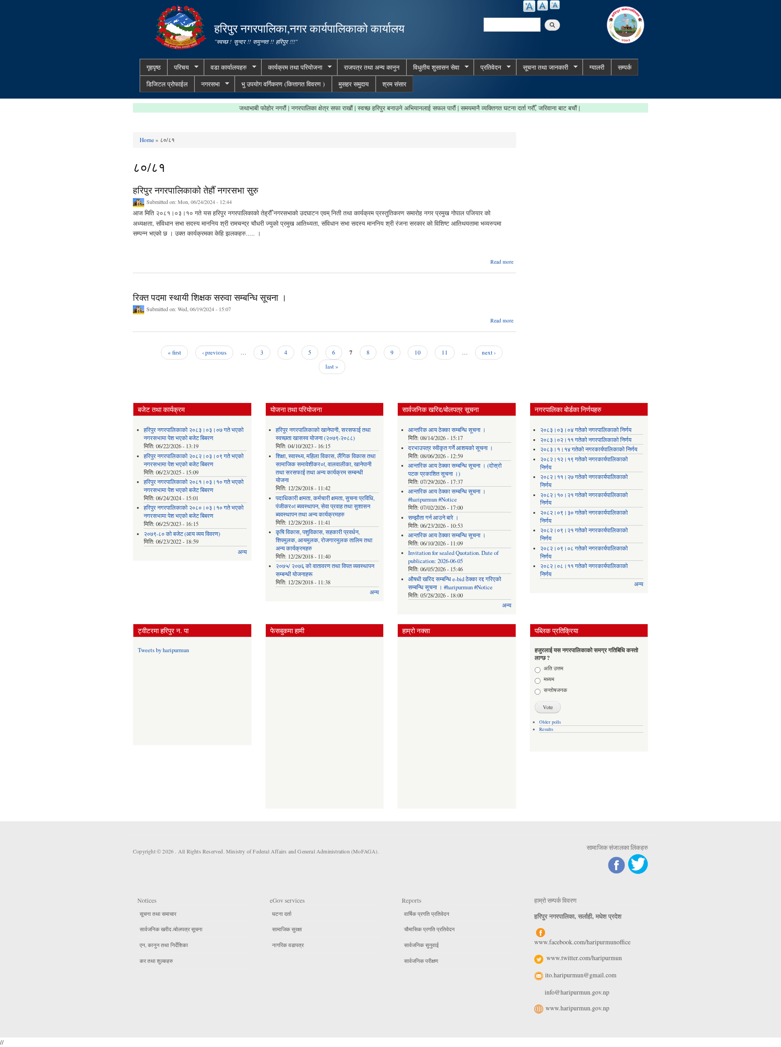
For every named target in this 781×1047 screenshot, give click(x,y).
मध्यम (549, 678)
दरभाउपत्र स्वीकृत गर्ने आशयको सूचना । (450, 448)
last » (332, 366)
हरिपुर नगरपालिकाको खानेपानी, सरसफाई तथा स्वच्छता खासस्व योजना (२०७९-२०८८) (323, 434)
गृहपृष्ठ (153, 67)
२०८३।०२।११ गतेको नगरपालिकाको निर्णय (585, 440)
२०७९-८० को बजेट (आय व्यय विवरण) (182, 534)
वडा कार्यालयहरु (225, 67)
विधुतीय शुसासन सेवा (432, 67)
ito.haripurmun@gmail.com (580, 975)
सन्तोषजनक (555, 689)
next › (489, 352)
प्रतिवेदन (487, 67)
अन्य (242, 552)
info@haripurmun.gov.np (577, 992)
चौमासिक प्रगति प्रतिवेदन (429, 929)
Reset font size (542, 5)
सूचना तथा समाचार (158, 913)
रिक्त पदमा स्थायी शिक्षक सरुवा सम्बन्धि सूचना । (210, 297)
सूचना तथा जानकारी (542, 67)
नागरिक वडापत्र (288, 944)
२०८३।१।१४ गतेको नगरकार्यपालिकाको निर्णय (588, 449)
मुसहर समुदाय (354, 84)
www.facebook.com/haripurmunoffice (582, 942)
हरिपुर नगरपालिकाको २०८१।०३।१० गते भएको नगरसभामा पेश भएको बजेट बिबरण (194, 486)
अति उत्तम (553, 668)
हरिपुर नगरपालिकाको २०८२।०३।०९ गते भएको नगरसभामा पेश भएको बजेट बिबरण (194, 460)
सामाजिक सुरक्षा (287, 929)
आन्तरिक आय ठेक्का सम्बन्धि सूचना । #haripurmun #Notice (447, 495)
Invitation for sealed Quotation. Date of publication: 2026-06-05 (453, 557)
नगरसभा (207, 84)
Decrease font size (555, 4)
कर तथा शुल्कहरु (156, 960)
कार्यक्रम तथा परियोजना (291, 67)
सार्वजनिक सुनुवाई (421, 944)
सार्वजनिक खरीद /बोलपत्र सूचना (171, 929)
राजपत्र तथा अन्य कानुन (372, 67)
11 (445, 352)
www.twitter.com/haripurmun (584, 957)
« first (174, 352)
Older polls (550, 722)
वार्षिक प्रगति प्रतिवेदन (426, 913)
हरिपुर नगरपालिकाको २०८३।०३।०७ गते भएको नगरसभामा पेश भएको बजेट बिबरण (194, 434)
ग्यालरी (596, 67)
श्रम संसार (394, 84)
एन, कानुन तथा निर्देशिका (164, 944)
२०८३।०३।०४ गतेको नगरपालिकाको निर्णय (585, 430)
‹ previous (214, 352)
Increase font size (529, 6)
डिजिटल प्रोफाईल (167, 84)
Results (546, 729)
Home (147, 140)
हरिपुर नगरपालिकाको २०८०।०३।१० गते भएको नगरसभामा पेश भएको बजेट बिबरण (194, 512)
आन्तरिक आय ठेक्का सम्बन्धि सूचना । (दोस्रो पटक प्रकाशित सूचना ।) (455, 470)
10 (417, 352)
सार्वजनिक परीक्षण (421, 960)
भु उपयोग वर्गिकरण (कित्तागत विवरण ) (283, 84)
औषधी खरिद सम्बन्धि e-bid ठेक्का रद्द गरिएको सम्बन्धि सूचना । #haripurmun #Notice (454, 583)
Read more (501, 261)
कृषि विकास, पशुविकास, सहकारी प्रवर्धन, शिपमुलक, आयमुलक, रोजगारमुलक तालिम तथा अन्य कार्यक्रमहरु (324, 540)
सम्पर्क (624, 67)
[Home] (181, 26)
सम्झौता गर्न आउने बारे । (433, 517)
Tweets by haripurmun (163, 650)
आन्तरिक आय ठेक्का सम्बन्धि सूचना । (447, 430)
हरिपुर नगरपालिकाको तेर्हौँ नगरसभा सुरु (195, 190)
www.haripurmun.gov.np (577, 1008)
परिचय (178, 67)
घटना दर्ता (282, 913)
